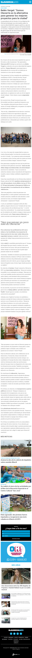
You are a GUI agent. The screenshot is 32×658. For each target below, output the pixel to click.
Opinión (26, 637)
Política (6, 637)
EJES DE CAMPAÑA (28, 54)
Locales (16, 637)
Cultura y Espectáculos (24, 639)
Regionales (10, 637)
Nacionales (4, 639)
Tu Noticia (10, 639)
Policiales (15, 639)
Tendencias (16, 641)
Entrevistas (21, 637)
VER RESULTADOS (16, 538)
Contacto (16, 642)
